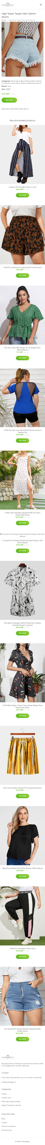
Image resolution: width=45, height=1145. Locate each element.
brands (4, 1094)
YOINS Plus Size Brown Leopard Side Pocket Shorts (22, 267)
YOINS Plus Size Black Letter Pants (23, 949)
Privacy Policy (7, 1130)
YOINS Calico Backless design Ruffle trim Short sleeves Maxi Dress (22, 514)
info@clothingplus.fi (9, 1082)
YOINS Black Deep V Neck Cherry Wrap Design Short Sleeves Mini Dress (22, 706)
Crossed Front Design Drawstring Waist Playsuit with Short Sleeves (22, 541)
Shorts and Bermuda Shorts (31, 83)
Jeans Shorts (15, 83)
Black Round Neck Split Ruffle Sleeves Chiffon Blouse (22, 868)
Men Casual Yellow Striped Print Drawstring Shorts (22, 788)
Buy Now (9, 100)
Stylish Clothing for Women (11, 1105)
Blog (3, 1119)
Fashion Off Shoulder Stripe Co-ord (22, 187)
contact (4, 1122)
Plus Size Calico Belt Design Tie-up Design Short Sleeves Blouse (22, 349)
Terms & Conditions (9, 1126)
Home (4, 20)
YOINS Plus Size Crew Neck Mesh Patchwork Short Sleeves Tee (23, 431)
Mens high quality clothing (20, 81)
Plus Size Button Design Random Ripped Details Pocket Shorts (22, 1030)
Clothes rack (6, 1098)
